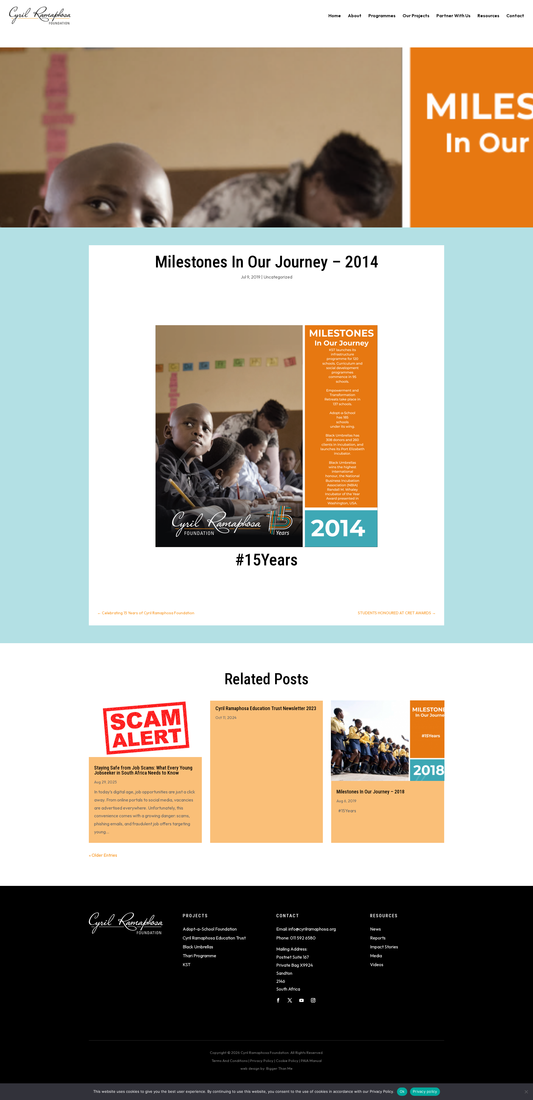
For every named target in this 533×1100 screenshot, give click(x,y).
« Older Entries (103, 855)
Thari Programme (199, 955)
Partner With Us (453, 16)
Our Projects (416, 16)
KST (186, 964)
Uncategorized (277, 277)
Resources (488, 16)
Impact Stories (384, 946)
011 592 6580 (303, 938)
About (354, 16)
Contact (515, 16)
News (375, 929)
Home (334, 16)
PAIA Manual (311, 1060)
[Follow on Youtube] (301, 1000)
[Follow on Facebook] (278, 1000)
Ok (402, 1091)
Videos (376, 964)
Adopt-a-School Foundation (210, 929)
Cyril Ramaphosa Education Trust (214, 938)
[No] (526, 1091)
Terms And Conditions (230, 1060)
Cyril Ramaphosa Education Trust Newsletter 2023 (265, 708)
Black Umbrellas (198, 946)
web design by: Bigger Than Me (266, 1068)
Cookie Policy (287, 1060)
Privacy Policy (261, 1060)
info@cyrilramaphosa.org (312, 929)
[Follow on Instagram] (313, 1000)
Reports (378, 938)
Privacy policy (425, 1091)
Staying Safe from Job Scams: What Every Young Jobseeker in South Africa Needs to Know (143, 770)
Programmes (382, 16)
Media (376, 955)
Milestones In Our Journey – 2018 (370, 792)
